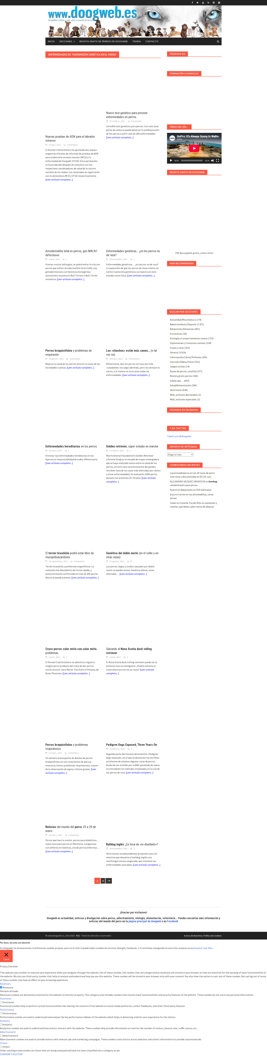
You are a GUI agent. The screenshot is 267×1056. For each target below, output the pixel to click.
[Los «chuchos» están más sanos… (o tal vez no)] (133, 317)
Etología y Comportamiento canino (189, 338)
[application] (194, 148)
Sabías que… (176, 380)
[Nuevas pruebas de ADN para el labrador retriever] (72, 104)
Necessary (7, 987)
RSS (78, 935)
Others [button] (3, 1043)
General (174, 352)
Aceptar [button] (198, 948)
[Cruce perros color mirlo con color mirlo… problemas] (72, 616)
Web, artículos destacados (183, 394)
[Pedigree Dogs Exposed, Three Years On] (133, 712)
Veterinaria (176, 390)
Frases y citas (177, 347)
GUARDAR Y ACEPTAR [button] (11, 1054)
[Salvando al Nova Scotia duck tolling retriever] (133, 616)
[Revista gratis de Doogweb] (194, 214)
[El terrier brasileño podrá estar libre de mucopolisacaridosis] (72, 520)
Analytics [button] (5, 1020)
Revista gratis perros (181, 375)
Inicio (51, 41)
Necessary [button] (5, 983)
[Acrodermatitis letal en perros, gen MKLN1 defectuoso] (72, 218)
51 (131, 561)
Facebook (172, 921)
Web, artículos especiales (183, 399)
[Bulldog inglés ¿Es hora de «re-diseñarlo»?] (133, 811)
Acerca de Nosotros (193, 935)
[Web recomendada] (194, 286)
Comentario (72, 144)
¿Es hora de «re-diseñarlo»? (132, 844)
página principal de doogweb (144, 921)
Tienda (136, 41)
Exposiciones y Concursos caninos (187, 343)
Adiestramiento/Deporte (183, 324)
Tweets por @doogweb (179, 436)
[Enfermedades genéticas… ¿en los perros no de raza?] (133, 218)
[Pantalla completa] (217, 160)
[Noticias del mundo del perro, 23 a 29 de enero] (72, 802)
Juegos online (177, 366)
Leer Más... (208, 948)
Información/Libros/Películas (185, 357)
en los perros (71, 446)
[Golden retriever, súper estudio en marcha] (133, 413)
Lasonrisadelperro (179, 472)
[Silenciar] (212, 160)
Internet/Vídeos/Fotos (182, 361)
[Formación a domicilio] (194, 99)
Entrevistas (176, 333)
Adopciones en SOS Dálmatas (196, 489)
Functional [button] (5, 998)
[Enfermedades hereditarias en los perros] (72, 413)
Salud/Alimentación (180, 385)
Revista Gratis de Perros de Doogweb (103, 41)
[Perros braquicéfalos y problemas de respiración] (72, 317)
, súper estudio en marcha (132, 446)
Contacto (151, 41)
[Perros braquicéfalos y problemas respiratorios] (72, 712)
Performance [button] (7, 1009)
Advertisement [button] (8, 1031)
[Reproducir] (171, 160)
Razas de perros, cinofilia (183, 371)
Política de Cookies (213, 935)
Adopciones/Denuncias (182, 328)
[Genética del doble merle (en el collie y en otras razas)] (133, 520)
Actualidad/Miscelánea (182, 319)
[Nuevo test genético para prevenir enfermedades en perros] (133, 92)
